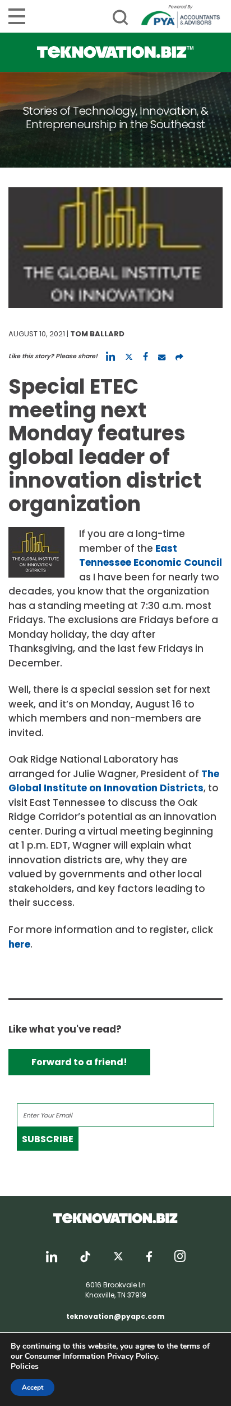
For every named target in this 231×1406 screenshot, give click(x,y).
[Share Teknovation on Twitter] (129, 356)
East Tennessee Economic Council (150, 556)
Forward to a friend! (79, 1062)
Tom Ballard (97, 333)
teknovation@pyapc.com (115, 1316)
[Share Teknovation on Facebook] (145, 356)
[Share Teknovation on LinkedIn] (110, 356)
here (19, 944)
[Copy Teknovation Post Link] (179, 356)
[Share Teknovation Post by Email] (161, 356)
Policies (25, 1366)
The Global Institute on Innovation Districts (113, 781)
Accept (32, 1387)
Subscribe (47, 1139)
